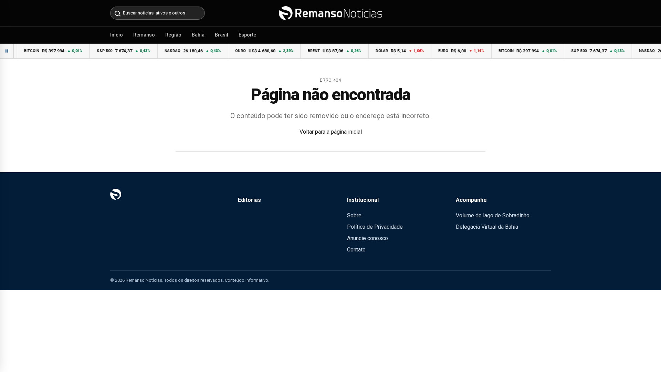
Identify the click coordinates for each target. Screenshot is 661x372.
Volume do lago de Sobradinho (492, 215)
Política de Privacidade (375, 227)
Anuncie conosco (367, 238)
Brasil (221, 35)
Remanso (144, 35)
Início (116, 35)
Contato (356, 249)
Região (173, 35)
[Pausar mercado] (7, 51)
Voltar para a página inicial (331, 131)
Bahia (198, 35)
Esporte (247, 35)
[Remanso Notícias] (330, 13)
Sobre (354, 215)
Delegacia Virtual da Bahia (487, 227)
